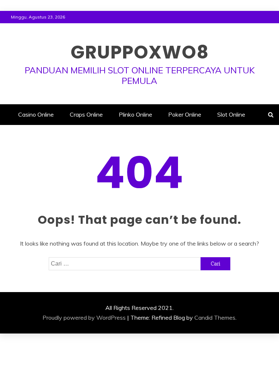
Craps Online (86, 114)
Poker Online (184, 114)
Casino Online (36, 114)
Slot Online (231, 114)
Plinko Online (135, 114)
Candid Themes (214, 317)
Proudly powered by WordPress (84, 317)
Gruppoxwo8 (139, 52)
